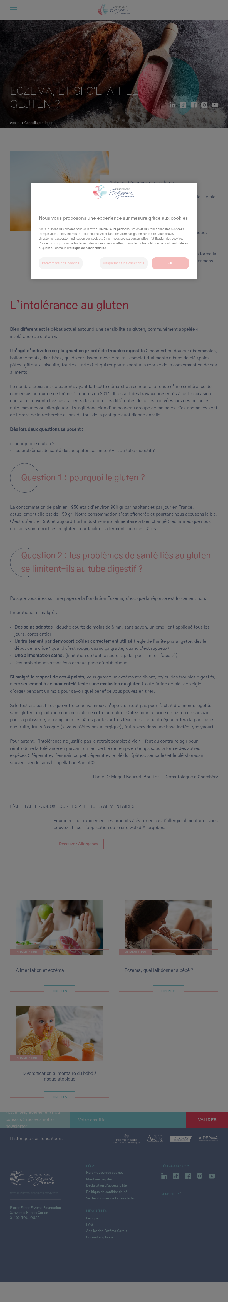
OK (170, 263)
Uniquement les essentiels (123, 263)
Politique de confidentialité (87, 248)
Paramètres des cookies (61, 263)
